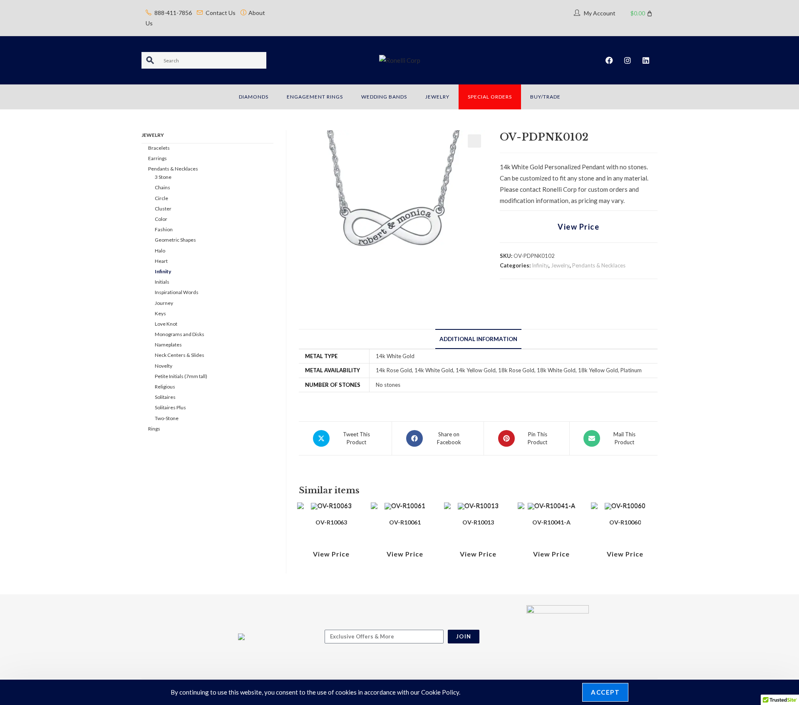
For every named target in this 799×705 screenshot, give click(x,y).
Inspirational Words (177, 292)
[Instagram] (627, 60)
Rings (154, 428)
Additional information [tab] (478, 339)
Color (161, 219)
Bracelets (159, 148)
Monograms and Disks (179, 334)
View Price (578, 226)
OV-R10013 (478, 522)
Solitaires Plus (170, 407)
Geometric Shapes (175, 240)
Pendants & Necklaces (598, 265)
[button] (474, 141)
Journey (164, 303)
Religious (165, 386)
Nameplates (168, 344)
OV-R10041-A (551, 522)
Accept (605, 692)
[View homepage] (399, 60)
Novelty (163, 366)
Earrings (157, 158)
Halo (160, 250)
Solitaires (165, 397)
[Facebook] (609, 60)
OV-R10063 (331, 522)
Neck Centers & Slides (179, 355)
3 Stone (163, 177)
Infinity (540, 265)
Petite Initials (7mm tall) (181, 376)
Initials (162, 282)
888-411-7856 (173, 12)
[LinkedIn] (645, 60)
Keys (160, 313)
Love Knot (166, 324)
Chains (162, 187)
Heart (161, 261)
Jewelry (560, 265)
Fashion (164, 229)
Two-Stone (167, 418)
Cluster (163, 208)
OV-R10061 (405, 522)
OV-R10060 (625, 522)
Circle (161, 198)
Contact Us (221, 12)
